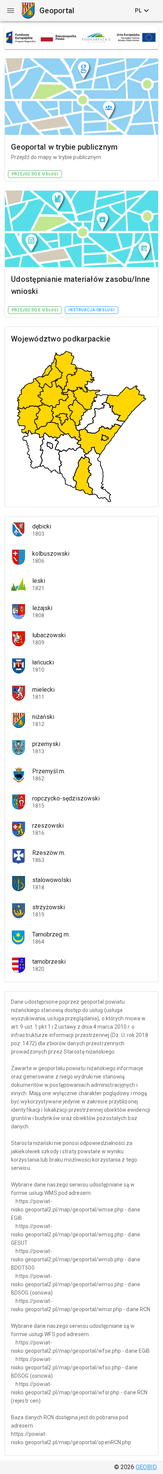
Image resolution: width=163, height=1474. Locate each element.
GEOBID (146, 1467)
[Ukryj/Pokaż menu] (11, 11)
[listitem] (81, 530)
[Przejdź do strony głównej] (28, 11)
